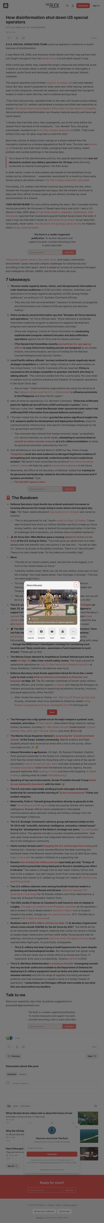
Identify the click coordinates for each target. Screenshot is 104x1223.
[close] (76, 585)
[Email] (52, 632)
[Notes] (63, 632)
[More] (73, 632)
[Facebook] (41, 632)
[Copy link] (31, 632)
